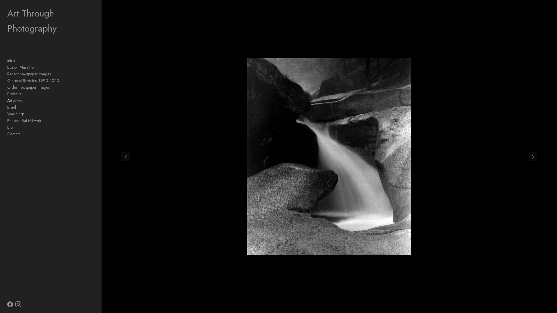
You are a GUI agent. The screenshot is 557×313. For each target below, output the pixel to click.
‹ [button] (125, 156)
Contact (13, 134)
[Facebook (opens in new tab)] (10, 304)
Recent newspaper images (29, 74)
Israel (11, 107)
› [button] (532, 156)
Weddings (15, 114)
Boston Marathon (21, 67)
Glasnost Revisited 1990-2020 (33, 80)
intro (11, 60)
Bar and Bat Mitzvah (24, 120)
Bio (10, 127)
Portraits (14, 94)
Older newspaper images (28, 87)
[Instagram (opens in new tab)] (18, 304)
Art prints (14, 100)
